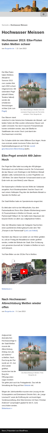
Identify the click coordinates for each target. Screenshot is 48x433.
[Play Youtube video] (24, 271)
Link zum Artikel (31, 231)
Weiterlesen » (7, 289)
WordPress (23, 431)
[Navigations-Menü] (43, 14)
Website (27, 385)
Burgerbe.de (9, 48)
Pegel (4, 111)
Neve (4, 431)
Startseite (5, 25)
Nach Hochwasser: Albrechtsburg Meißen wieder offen (21, 303)
